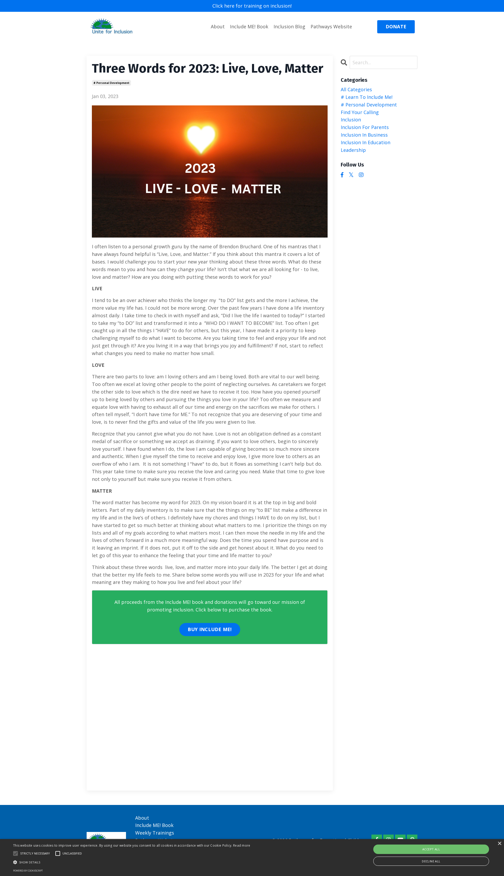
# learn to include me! (366, 97)
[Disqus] (210, 717)
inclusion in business (364, 135)
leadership (353, 150)
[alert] (252, 857)
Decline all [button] (431, 861)
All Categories (356, 89)
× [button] (499, 844)
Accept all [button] (431, 849)
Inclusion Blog (289, 26)
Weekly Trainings (154, 833)
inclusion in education (365, 142)
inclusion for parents (365, 127)
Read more (241, 845)
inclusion (351, 119)
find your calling (360, 112)
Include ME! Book (249, 26)
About (218, 26)
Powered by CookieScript (28, 870)
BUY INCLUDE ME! (210, 629)
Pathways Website (331, 26)
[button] (15, 853)
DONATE (396, 26)
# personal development (111, 83)
